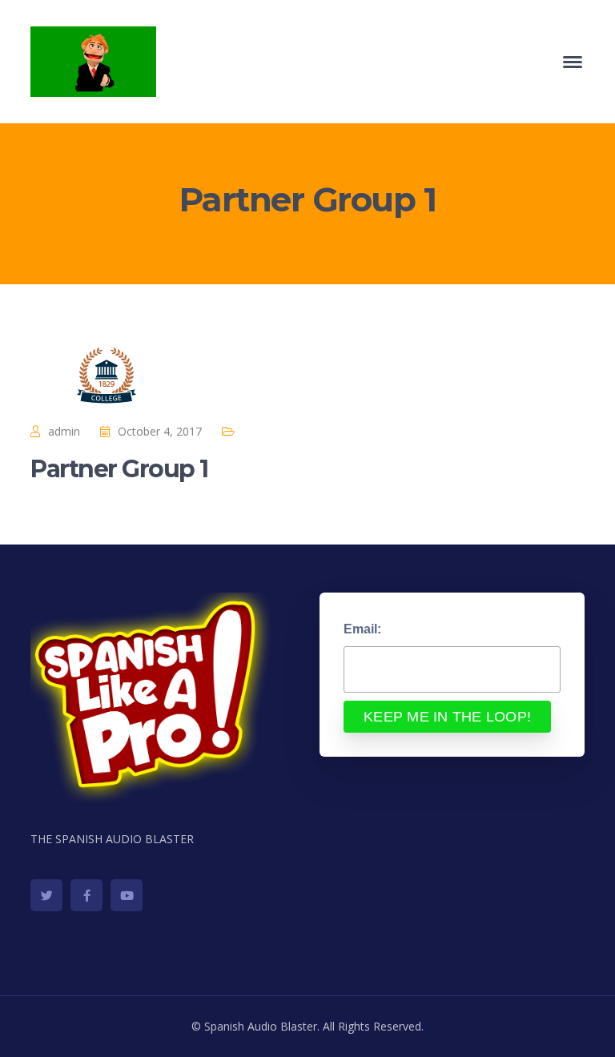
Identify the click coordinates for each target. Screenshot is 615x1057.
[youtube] (127, 895)
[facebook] (86, 895)
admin (64, 431)
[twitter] (46, 895)
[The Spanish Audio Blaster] (93, 60)
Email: (362, 629)
